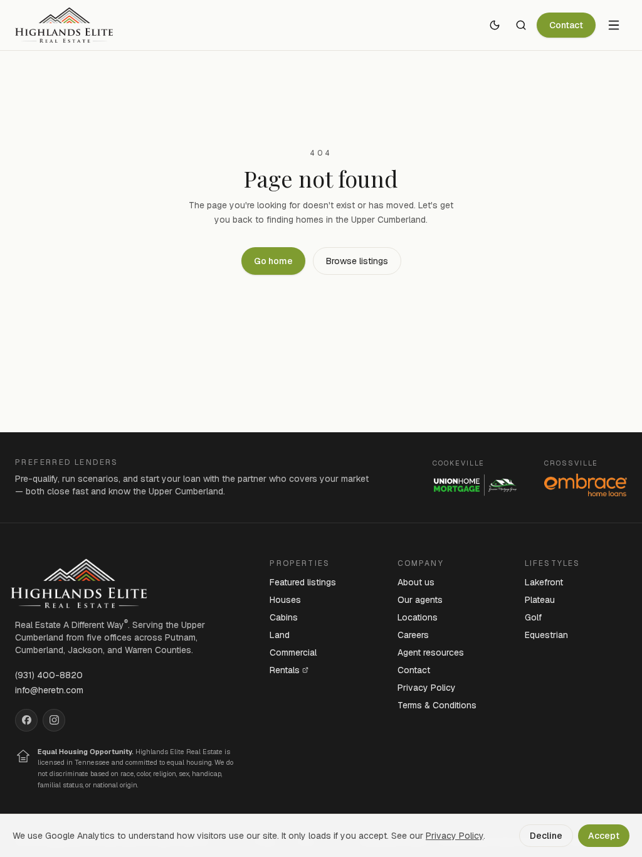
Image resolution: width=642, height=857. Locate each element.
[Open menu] (614, 25)
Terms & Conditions (436, 705)
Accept (603, 835)
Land (280, 635)
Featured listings (303, 582)
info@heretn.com (49, 690)
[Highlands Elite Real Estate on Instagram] (54, 720)
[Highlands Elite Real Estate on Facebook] (26, 720)
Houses (285, 599)
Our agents (420, 599)
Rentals (285, 670)
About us (415, 582)
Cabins (284, 617)
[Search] (521, 25)
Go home (273, 261)
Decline (546, 835)
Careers (413, 635)
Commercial (293, 652)
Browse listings (357, 261)
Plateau (540, 599)
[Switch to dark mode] (494, 25)
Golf (533, 617)
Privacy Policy (426, 687)
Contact (566, 25)
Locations (417, 617)
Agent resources (430, 652)
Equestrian (546, 635)
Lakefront (544, 582)
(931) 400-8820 (49, 675)
